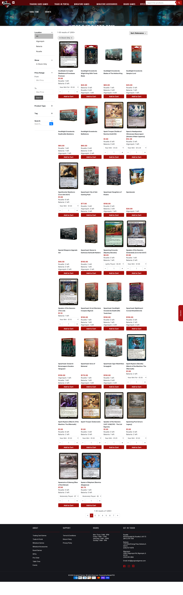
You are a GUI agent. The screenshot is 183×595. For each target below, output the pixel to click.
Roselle (39, 51)
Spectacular (130, 192)
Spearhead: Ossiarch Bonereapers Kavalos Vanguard (66, 366)
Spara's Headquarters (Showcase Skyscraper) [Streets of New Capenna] (135, 134)
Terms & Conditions (69, 535)
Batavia (39, 46)
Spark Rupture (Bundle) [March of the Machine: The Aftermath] (136, 366)
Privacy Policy (67, 543)
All (37, 36)
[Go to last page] (117, 515)
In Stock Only (41, 64)
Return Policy (67, 539)
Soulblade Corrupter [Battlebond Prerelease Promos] (66, 73)
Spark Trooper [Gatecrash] (90, 422)
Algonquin (40, 41)
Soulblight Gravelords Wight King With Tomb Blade (89, 73)
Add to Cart (68, 96)
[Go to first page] (87, 515)
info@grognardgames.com (137, 561)
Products (86, 22)
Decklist (181, 313)
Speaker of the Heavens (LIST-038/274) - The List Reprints (113, 424)
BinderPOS (111, 575)
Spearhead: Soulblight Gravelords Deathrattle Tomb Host (112, 310)
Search (39, 98)
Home (80, 22)
